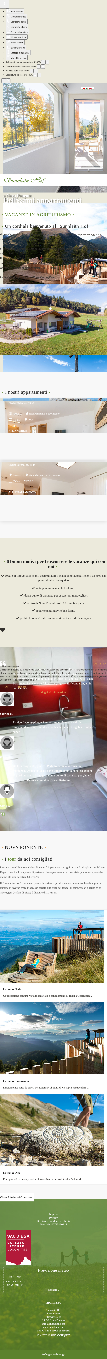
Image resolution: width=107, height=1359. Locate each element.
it (100, 663)
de (95, 663)
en (104, 663)
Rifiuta (22, 686)
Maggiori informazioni (54, 692)
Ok (6, 686)
